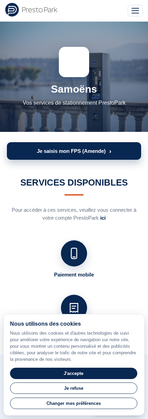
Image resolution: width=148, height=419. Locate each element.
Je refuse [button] (73, 388)
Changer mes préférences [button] (73, 403)
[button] (74, 151)
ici (103, 218)
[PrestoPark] (31, 9)
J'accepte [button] (73, 373)
